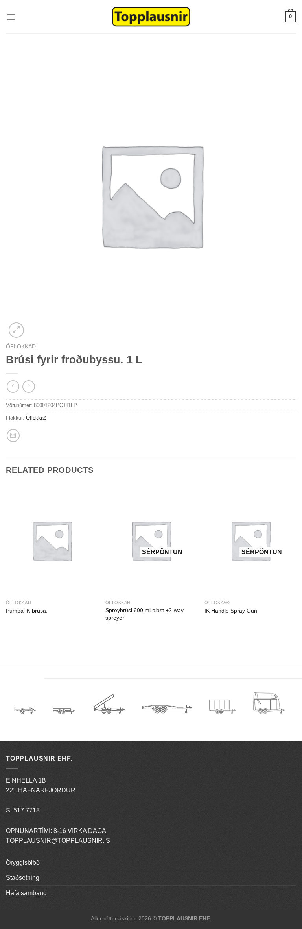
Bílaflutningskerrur (167, 706)
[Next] (296, 561)
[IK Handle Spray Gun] (250, 540)
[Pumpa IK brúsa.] (52, 540)
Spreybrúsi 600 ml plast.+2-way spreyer (144, 614)
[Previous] (6, 561)
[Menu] (10, 16)
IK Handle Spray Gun (230, 610)
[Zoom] (16, 330)
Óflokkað (21, 347)
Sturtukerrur (108, 706)
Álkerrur (25, 706)
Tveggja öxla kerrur (64, 716)
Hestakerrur (268, 706)
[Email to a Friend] (13, 435)
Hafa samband (26, 893)
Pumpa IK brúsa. (27, 610)
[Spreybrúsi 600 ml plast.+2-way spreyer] (151, 540)
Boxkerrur (222, 706)
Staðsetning (22, 877)
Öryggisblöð (23, 862)
